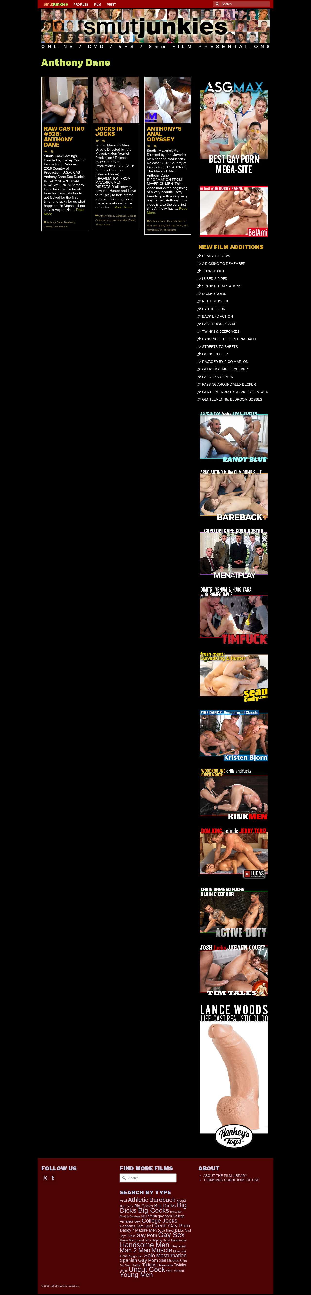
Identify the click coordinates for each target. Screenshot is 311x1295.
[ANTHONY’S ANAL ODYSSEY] (168, 100)
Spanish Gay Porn (139, 1260)
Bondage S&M (138, 1216)
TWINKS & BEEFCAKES (220, 331)
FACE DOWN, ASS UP (219, 324)
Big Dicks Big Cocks (153, 1207)
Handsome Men (144, 1245)
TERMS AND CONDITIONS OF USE (231, 1180)
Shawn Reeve (103, 224)
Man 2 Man (129, 220)
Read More (123, 207)
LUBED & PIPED (214, 279)
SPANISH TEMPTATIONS (221, 286)
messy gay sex (161, 225)
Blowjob (124, 1216)
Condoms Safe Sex (135, 1226)
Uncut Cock (147, 1269)
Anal (123, 1201)
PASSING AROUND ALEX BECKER (229, 384)
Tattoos (149, 1264)
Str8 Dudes (169, 1260)
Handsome (178, 1240)
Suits (183, 1261)
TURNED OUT (213, 271)
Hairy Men (128, 1240)
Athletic (138, 1199)
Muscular (179, 1251)
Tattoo (136, 1265)
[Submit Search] (216, 4)
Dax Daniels (60, 226)
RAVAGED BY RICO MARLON (225, 362)
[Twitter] (45, 1177)
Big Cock (126, 1206)
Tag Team (176, 225)
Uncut (124, 1270)
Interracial (178, 1246)
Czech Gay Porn (171, 1226)
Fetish (132, 1236)
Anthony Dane (54, 222)
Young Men (136, 1274)
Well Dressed (175, 1270)
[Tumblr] (53, 1177)
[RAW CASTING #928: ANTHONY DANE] (65, 100)
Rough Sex (135, 1256)
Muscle (161, 1250)
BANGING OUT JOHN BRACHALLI (229, 339)
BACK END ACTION (217, 316)
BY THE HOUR (213, 309)
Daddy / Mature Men (138, 1230)
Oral (123, 1256)
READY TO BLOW (216, 256)
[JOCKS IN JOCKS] (116, 100)
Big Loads (176, 1211)
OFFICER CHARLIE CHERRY (225, 369)
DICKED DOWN (214, 294)
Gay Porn (147, 1235)
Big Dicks (165, 1205)
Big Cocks (143, 1206)
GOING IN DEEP (215, 354)
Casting (48, 226)
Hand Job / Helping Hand (153, 1240)
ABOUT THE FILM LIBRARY (225, 1176)
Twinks (180, 1265)
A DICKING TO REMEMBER (223, 263)
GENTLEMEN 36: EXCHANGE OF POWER (235, 392)
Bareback (69, 222)
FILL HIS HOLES (215, 301)
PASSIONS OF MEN (217, 377)
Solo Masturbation (165, 1255)
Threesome (170, 229)
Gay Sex (116, 220)
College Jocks (159, 1220)
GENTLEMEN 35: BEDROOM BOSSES (232, 399)
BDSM (181, 1201)
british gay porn (159, 1216)
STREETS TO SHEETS (220, 347)
